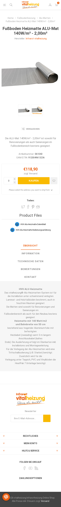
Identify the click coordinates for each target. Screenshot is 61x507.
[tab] (30, 246)
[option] (24, 110)
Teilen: (30, 200)
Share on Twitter (23, 207)
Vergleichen (33, 129)
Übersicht (30, 245)
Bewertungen (30, 269)
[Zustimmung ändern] (6, 497)
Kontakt (30, 277)
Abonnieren (47, 418)
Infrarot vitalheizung (36, 38)
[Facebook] (24, 468)
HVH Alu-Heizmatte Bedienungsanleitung (33, 230)
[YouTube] (30, 468)
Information (31, 253)
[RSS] (36, 468)
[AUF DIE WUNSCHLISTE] (53, 180)
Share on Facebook (28, 207)
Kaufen (34, 180)
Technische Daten (30, 261)
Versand (33, 173)
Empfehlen (38, 207)
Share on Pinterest (33, 207)
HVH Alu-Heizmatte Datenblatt (33, 224)
